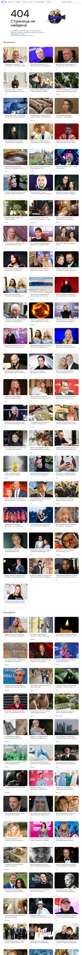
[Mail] (2, 2)
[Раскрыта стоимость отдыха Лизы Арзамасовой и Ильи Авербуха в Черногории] (41, 570)
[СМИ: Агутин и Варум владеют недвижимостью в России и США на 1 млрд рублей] (41, 135)
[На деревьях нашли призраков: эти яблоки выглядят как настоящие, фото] (41, 417)
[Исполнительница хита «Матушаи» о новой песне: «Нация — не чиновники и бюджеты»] (41, 910)
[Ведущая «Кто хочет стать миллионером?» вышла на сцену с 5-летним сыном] (67, 621)
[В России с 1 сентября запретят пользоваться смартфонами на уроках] (67, 468)
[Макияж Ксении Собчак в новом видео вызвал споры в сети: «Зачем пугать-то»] (67, 391)
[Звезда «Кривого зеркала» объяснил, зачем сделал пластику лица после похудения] (67, 672)
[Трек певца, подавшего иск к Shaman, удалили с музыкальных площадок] (41, 59)
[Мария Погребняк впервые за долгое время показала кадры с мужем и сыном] (15, 647)
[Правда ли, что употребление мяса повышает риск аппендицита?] (67, 544)
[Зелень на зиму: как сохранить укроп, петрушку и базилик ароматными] (67, 833)
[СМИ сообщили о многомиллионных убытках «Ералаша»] (15, 723)
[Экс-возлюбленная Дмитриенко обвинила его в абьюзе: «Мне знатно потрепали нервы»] (41, 238)
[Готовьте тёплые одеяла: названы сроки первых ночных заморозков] (67, 84)
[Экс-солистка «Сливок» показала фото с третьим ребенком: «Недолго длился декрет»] (41, 698)
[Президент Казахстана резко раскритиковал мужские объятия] (15, 808)
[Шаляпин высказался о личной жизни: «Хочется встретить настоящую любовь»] (67, 936)
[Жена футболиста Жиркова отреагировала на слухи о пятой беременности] (41, 391)
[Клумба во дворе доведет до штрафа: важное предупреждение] (15, 212)
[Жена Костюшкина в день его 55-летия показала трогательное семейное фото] (15, 340)
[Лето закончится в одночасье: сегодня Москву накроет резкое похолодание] (67, 859)
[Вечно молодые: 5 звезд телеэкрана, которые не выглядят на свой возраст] (41, 187)
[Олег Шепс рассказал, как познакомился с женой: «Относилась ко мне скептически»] (15, 621)
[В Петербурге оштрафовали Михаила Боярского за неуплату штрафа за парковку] (67, 884)
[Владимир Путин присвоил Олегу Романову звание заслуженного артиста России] (67, 442)
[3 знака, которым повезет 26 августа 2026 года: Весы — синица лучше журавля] (41, 212)
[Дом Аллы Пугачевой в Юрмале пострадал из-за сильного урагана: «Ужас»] (67, 519)
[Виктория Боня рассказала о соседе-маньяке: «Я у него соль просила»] (67, 596)
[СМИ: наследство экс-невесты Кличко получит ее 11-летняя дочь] (15, 493)
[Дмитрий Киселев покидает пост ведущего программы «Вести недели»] (67, 59)
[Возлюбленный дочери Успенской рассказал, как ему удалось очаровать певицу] (41, 340)
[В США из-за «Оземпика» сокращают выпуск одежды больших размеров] (67, 910)
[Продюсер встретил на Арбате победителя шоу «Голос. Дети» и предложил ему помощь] (67, 135)
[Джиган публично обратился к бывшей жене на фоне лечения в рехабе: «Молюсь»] (15, 366)
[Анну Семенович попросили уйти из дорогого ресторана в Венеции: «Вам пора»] (41, 782)
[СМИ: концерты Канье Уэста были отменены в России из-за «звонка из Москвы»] (67, 570)
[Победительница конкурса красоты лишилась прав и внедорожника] (15, 391)
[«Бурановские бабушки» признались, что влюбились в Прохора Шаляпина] (15, 519)
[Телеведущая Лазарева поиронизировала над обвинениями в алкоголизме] (15, 544)
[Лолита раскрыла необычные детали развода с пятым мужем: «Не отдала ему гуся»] (67, 289)
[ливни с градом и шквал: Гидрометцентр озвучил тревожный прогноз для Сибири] (15, 468)
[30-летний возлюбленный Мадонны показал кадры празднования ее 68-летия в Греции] (41, 647)
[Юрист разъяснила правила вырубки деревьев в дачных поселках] (67, 212)
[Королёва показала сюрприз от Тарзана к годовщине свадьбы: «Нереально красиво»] (67, 187)
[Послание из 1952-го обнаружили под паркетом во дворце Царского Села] (15, 782)
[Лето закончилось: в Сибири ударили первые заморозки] (67, 493)
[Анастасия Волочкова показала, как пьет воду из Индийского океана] (41, 468)
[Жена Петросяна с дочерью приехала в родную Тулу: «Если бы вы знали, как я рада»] (15, 84)
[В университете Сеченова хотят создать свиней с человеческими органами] (41, 110)
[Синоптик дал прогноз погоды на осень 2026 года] (41, 808)
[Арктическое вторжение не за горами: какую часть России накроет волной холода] (41, 289)
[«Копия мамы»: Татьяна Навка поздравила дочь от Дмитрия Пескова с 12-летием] (15, 135)
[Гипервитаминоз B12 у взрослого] (15, 910)
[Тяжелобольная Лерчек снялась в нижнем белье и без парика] (41, 672)
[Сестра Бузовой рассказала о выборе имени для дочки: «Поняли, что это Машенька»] (15, 672)
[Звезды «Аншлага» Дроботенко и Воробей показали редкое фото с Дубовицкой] (15, 570)
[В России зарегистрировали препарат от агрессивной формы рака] (41, 884)
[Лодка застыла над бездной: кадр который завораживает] (15, 884)
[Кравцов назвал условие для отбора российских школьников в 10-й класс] (67, 647)
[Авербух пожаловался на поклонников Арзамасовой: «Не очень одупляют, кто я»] (67, 263)
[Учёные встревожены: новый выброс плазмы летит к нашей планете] (41, 314)
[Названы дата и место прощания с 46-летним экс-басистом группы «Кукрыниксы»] (15, 110)
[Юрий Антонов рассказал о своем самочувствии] (67, 161)
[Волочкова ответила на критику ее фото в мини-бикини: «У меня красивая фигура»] (15, 833)
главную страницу (28, 35)
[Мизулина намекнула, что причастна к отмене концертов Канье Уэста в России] (67, 340)
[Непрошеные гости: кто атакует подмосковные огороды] (41, 833)
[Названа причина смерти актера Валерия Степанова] (41, 493)
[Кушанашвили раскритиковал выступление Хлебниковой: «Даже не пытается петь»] (15, 263)
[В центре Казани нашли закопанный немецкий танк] (15, 859)
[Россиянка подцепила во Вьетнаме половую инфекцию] (41, 757)
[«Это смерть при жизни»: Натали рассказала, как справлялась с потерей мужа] (41, 936)
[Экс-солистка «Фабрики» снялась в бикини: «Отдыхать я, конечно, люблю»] (67, 698)
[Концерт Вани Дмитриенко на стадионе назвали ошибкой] (41, 84)
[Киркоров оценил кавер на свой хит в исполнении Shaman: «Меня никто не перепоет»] (15, 417)
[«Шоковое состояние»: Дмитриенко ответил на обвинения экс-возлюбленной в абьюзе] (41, 366)
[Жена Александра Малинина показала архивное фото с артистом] (67, 366)
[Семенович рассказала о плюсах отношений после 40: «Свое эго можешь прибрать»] (15, 596)
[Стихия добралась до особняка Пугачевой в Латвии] (67, 782)
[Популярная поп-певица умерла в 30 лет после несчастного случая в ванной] (67, 757)
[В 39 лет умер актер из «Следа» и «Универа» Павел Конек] (15, 936)
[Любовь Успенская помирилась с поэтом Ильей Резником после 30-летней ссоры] (41, 519)
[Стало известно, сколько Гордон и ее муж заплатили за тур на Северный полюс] (15, 238)
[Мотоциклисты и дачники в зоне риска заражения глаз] (41, 161)
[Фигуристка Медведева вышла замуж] (67, 238)
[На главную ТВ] (5, 2)
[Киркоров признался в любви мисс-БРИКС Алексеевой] (15, 698)
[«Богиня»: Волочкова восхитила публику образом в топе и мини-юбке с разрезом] (67, 417)
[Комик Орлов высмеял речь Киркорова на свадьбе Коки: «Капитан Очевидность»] (41, 596)
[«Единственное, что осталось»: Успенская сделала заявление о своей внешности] (15, 757)
